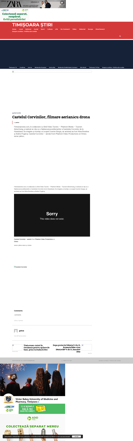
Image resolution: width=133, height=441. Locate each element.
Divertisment (100, 29)
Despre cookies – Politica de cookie (24, 31)
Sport (43, 29)
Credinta (22, 67)
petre (17, 122)
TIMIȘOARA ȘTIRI (32, 24)
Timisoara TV (13, 67)
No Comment (65, 29)
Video (74, 29)
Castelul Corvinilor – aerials (22, 239)
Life (56, 29)
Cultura (49, 29)
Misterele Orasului (40, 67)
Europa (90, 29)
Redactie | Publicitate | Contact (67, 67)
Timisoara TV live (94, 67)
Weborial (82, 29)
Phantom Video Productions (44, 239)
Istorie (30, 67)
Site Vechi (83, 67)
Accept (76, 436)
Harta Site (52, 67)
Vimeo (16, 241)
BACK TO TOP (67, 360)
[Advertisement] (66, 52)
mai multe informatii (65, 436)
